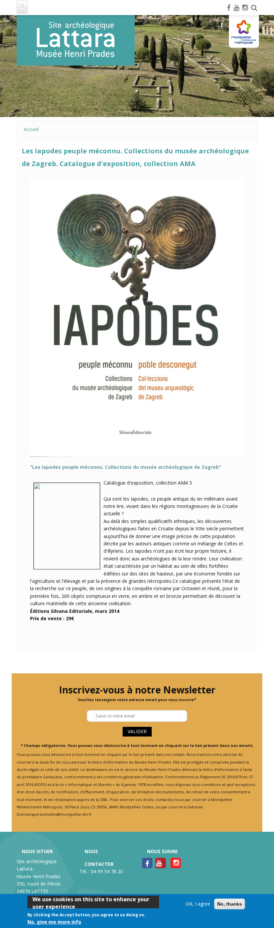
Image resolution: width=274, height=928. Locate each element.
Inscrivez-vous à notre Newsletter (137, 689)
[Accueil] (76, 40)
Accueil (31, 129)
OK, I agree (198, 904)
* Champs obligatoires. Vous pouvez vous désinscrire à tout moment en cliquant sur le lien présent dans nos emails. (137, 745)
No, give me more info (54, 922)
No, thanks (229, 904)
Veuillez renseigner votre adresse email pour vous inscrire (136, 699)
